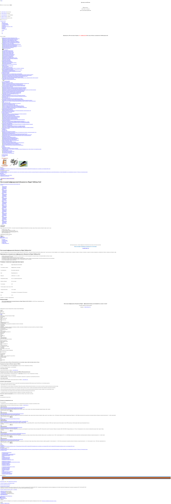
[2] (1, 226)
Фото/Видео (4, 25)
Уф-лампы (3, 146)
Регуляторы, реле (4, 130)
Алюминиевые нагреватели (6, 94)
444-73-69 (3, 491)
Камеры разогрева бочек (6, 72)
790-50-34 (4, 13)
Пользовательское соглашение (5, 486)
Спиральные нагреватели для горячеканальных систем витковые (12, 73)
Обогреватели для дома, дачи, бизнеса (8, 43)
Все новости (2, 169)
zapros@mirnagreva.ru (3, 494)
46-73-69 (3, 493)
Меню (3, 30)
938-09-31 (3, 492)
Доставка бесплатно (5, 24)
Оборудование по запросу (6, 147)
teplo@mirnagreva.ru (4, 19)
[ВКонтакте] (0, 179)
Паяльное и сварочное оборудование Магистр (9, 141)
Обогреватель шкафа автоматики (7, 123)
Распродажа (4, 27)
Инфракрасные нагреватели (12, 481)
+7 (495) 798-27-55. (15, 370)
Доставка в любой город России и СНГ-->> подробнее (8, 489)
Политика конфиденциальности (5, 484)
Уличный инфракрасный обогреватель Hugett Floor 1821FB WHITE (10, 434)
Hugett (1, 314)
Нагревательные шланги (6, 128)
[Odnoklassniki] (2, 477)
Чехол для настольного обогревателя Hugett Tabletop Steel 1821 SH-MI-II (11, 408)
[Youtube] (2, 478)
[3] (2, 226)
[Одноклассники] (1, 179)
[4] (3, 226)
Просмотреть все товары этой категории (7, 178)
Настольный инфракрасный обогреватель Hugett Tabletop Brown (10, 414)
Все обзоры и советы (3, 171)
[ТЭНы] (1, 0)
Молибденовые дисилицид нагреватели (8, 111)
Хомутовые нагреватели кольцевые (7, 86)
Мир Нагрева (2, 481)
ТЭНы (3, 101)
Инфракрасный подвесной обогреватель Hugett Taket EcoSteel (9, 440)
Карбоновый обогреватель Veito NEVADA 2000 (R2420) (8, 428)
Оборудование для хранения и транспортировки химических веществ (12, 99)
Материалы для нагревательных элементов (8, 131)
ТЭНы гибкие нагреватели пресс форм (8, 78)
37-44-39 (4, 16)
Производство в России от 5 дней (7, 26)
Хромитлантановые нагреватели (7, 112)
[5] (4, 226)
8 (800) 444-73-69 (84, 35)
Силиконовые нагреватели (6, 120)
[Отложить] (1, 425)
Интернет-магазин (5, 23)
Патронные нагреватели (6, 81)
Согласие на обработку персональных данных (7, 483)
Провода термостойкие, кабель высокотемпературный (10, 140)
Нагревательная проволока (6, 136)
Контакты (3, 28)
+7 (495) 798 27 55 (85, 248)
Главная (4, 22)
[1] (0, 226)
